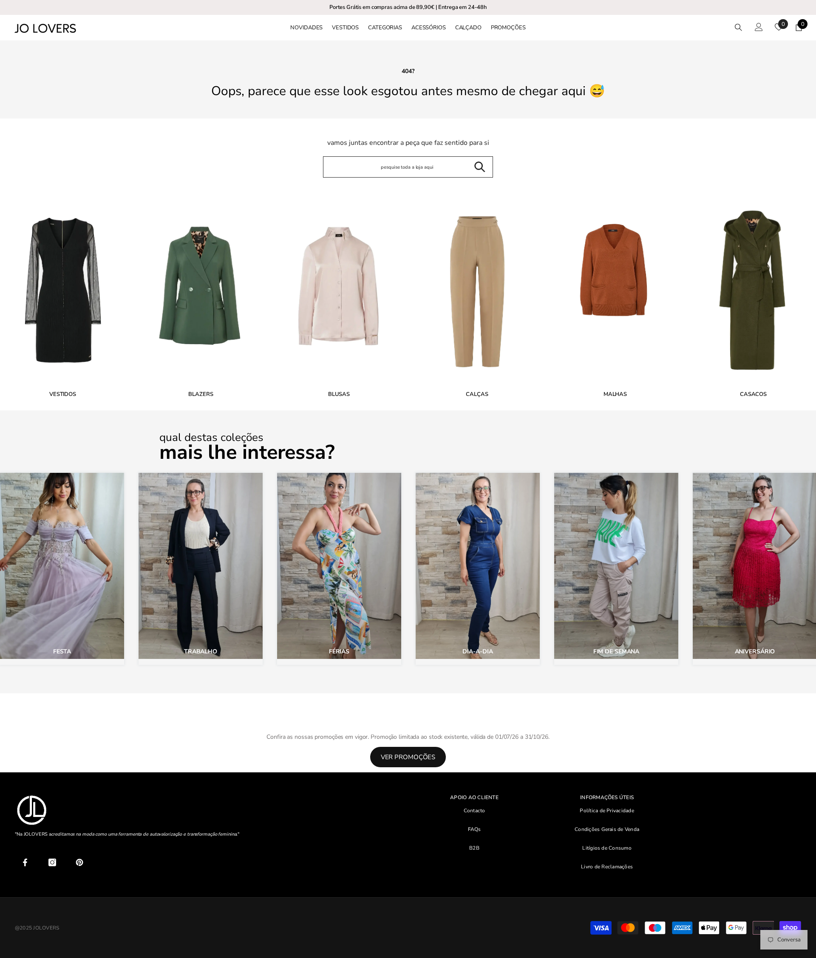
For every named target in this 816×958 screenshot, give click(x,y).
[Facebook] (25, 862)
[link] (339, 296)
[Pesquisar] (738, 27)
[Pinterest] (79, 862)
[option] (201, 298)
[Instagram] (52, 862)
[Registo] (759, 27)
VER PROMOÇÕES (408, 757)
